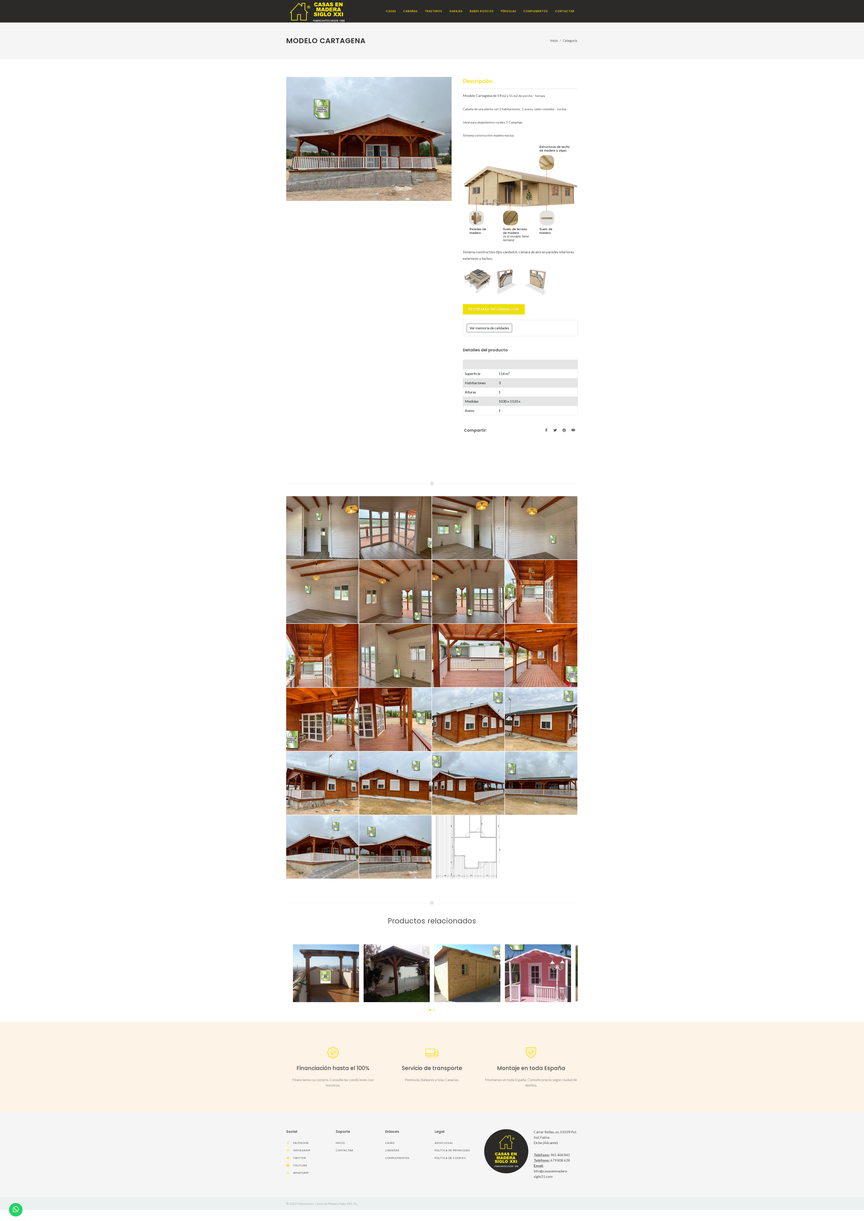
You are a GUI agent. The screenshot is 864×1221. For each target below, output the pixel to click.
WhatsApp (300, 1172)
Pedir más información (494, 309)
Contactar (344, 1150)
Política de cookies (450, 1157)
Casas (389, 1142)
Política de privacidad (452, 1150)
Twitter (299, 1157)
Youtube (299, 1165)
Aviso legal (444, 1142)
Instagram (301, 1150)
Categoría (570, 41)
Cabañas (392, 1150)
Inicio (554, 41)
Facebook (300, 1142)
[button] (430, 1010)
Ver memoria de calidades (489, 328)
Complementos (397, 1157)
